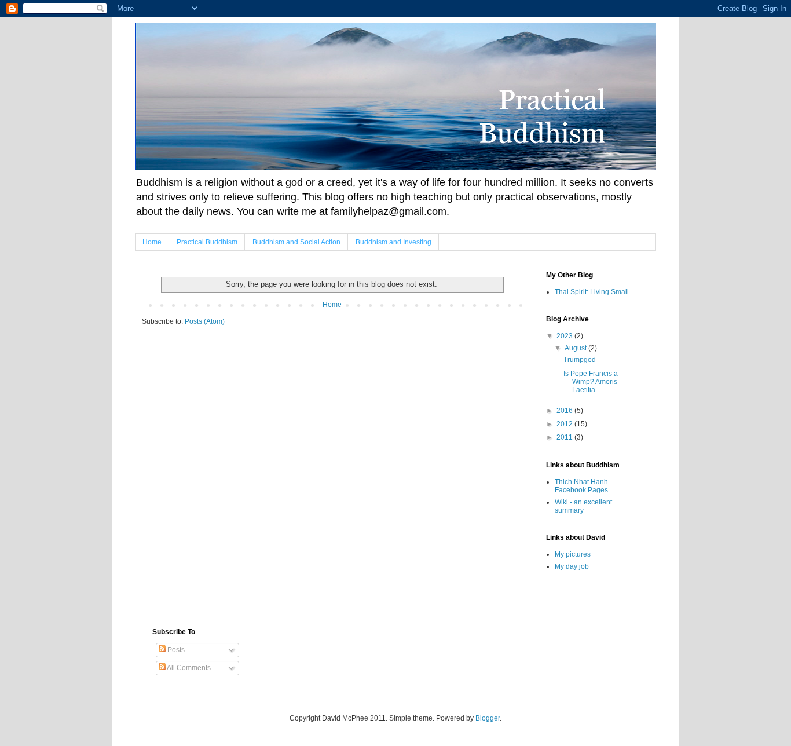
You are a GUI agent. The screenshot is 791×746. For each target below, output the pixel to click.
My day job (572, 566)
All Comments (188, 668)
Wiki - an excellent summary (583, 506)
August (576, 348)
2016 (565, 411)
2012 (565, 424)
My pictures (573, 554)
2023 (565, 336)
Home (152, 242)
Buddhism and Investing (393, 242)
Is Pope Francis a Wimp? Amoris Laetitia (590, 382)
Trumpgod (579, 360)
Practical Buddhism (207, 242)
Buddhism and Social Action (296, 242)
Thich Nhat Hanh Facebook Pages (581, 486)
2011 (565, 437)
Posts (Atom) (205, 321)
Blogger (487, 718)
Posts (175, 650)
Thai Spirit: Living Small (592, 292)
